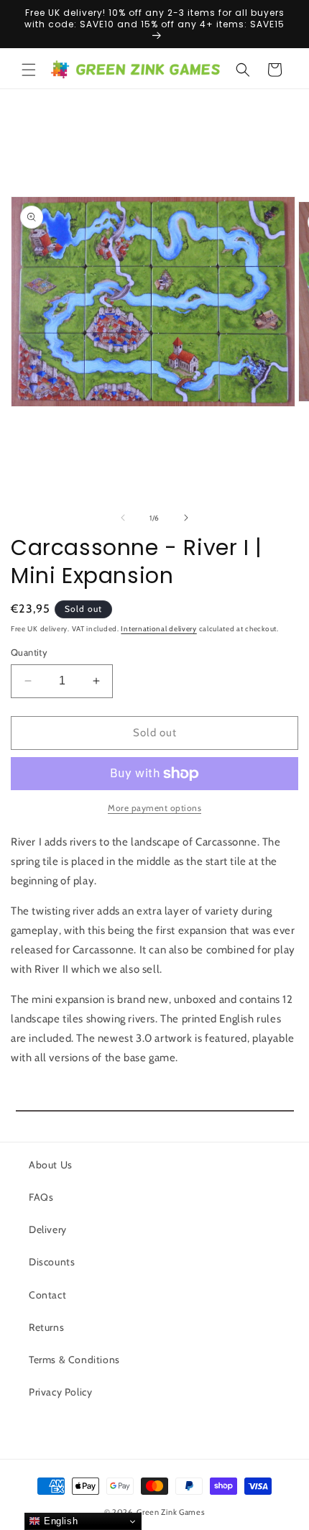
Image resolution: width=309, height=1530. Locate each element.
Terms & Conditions (74, 1359)
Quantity (29, 652)
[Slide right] (186, 517)
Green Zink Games (171, 1512)
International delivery (158, 628)
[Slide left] (123, 517)
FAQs (41, 1197)
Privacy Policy (60, 1391)
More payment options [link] (154, 807)
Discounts (52, 1261)
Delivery (48, 1229)
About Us (51, 1164)
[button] (29, 70)
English (59, 1521)
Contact (47, 1294)
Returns (46, 1327)
